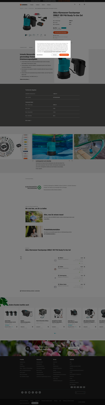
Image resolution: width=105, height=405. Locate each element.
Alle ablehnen (55, 54)
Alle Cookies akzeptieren (64, 54)
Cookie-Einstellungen (40, 54)
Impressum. (64, 51)
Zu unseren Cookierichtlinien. (57, 51)
